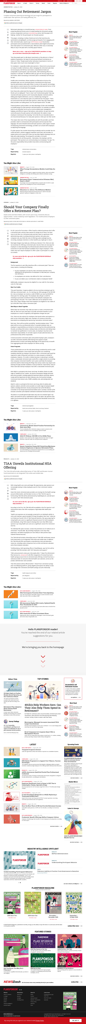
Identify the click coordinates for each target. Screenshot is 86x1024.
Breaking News (20, 1000)
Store (32, 1005)
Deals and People (26, 747)
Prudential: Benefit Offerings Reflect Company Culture (74, 44)
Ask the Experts (72, 54)
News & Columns (7, 994)
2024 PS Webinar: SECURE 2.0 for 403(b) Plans (35, 436)
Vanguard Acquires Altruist (31, 749)
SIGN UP (80, 0)
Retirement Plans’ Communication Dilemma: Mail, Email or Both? (37, 180)
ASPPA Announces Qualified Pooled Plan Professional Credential (40, 773)
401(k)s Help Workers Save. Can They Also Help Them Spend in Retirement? (43, 707)
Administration (8, 7)
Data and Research (73, 41)
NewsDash (19, 994)
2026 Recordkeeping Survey (12, 732)
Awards (43, 3)
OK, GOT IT (75, 1020)
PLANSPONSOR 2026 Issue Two (48, 995)
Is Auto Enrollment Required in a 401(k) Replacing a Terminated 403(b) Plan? (75, 58)
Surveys (37, 3)
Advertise (33, 1003)
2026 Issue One (32, 915)
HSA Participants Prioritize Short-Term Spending (37, 593)
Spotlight (19, 998)
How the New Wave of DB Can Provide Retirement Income (75, 38)
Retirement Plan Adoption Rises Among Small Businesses (13, 708)
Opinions (6, 202)
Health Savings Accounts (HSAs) (29, 573)
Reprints (39, 154)
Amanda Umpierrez (14, 20)
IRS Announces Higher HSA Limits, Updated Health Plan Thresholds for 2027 (37, 604)
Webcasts (6, 869)
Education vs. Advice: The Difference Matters (35, 190)
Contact (32, 996)
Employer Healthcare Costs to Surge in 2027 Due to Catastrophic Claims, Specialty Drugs (75, 50)
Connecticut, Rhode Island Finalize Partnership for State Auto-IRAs (37, 426)
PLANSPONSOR (16, 1016)
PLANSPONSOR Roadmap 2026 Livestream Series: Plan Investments (72, 759)
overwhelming (33, 33)
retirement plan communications (29, 149)
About (32, 994)
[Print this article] (8, 43)
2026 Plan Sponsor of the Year (39, 949)
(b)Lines (19, 996)
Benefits (71, 35)
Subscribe (46, 1000)
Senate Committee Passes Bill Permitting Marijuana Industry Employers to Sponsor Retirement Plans (37, 447)
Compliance (23, 434)
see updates (74, 697)
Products (6, 459)
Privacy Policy (33, 1001)
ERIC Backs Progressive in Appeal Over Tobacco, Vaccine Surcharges (41, 761)
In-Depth (25, 3)
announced (24, 555)
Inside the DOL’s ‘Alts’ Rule (64, 949)
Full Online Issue (12, 917)
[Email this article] (8, 29)
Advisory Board (34, 998)
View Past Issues (47, 998)
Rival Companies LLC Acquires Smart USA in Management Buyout (40, 732)
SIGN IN (76, 0)
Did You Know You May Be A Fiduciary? (13, 969)
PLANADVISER (9, 1016)
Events (49, 3)
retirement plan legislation (27, 405)
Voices (31, 3)
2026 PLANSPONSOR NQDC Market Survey (73, 836)
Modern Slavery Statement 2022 (51, 1016)
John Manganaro (14, 476)
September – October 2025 (74, 916)
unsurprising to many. (41, 29)
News (18, 3)
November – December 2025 (53, 916)
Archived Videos (7, 1005)
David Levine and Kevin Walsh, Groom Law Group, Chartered (26, 221)
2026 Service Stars (36, 968)
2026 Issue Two (12, 915)
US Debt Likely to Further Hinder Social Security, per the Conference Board (75, 65)
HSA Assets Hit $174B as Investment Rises (34, 613)
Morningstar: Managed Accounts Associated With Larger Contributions (42, 723)
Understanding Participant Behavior (18, 872)
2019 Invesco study (37, 42)
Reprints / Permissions (35, 1000)
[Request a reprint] (7, 40)
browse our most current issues (43, 889)
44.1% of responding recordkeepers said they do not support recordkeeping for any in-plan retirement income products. (12, 728)
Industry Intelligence (64, 3)
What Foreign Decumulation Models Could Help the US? (37, 169)
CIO (4, 1016)
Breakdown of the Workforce (65, 968)
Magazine (55, 3)
